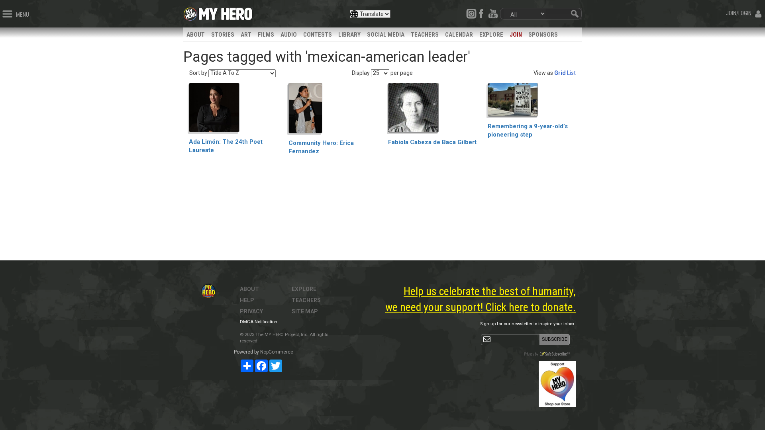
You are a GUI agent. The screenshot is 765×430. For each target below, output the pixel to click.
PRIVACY (251, 311)
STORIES (222, 34)
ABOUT (195, 34)
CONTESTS (317, 34)
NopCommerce (276, 352)
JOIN (516, 34)
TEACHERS (425, 34)
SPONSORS (543, 34)
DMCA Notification (258, 321)
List (571, 73)
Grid (560, 73)
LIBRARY (349, 34)
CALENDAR (459, 34)
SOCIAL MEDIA (385, 34)
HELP (247, 300)
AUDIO (288, 34)
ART (246, 34)
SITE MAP (305, 311)
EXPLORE (491, 34)
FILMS (266, 34)
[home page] (225, 12)
